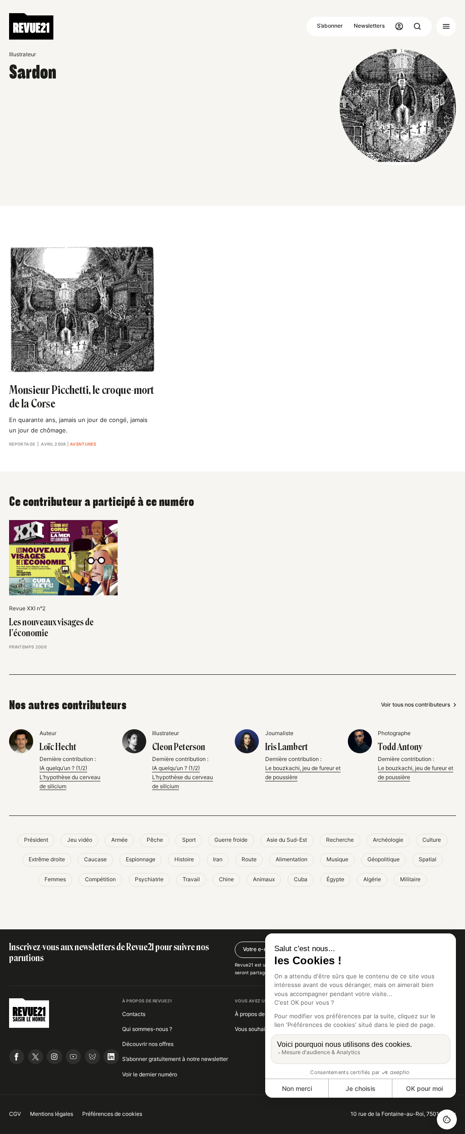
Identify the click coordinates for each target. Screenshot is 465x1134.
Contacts (133, 1014)
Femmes (55, 879)
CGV (15, 1114)
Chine (226, 879)
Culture (431, 840)
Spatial (427, 859)
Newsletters (369, 26)
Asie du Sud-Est (287, 840)
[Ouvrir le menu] (446, 26)
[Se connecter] (399, 26)
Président (36, 840)
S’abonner (330, 26)
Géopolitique (383, 859)
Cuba (300, 879)
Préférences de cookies (112, 1114)
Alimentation (291, 859)
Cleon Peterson (178, 746)
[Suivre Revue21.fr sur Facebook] (16, 1056)
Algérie (372, 879)
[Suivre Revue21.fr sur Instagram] (54, 1056)
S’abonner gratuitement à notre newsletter (175, 1059)
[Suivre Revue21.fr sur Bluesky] (92, 1056)
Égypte (335, 879)
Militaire (410, 879)
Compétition (100, 879)
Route (249, 859)
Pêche (155, 840)
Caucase (95, 859)
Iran (218, 859)
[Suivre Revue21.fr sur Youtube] (73, 1056)
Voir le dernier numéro (149, 1074)
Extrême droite (47, 859)
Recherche (340, 840)
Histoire (184, 859)
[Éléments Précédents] (13, 554)
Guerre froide (230, 840)
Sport (189, 840)
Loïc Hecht (58, 746)
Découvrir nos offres (147, 1044)
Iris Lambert (286, 746)
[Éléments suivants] (451, 554)
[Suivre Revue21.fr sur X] (35, 1056)
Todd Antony (400, 746)
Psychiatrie (149, 879)
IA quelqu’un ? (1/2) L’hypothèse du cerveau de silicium (70, 777)
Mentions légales (51, 1114)
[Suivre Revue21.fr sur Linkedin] (111, 1056)
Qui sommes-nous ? (147, 1029)
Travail (191, 879)
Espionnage (140, 859)
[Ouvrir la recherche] (417, 26)
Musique (337, 859)
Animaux (264, 879)
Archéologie (388, 840)
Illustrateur (22, 54)
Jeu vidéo (79, 840)
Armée (119, 840)
